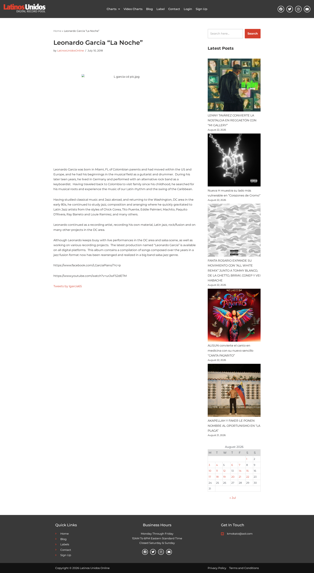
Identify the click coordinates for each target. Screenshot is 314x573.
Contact (174, 9)
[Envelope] (307, 9)
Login (188, 9)
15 (247, 470)
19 (224, 476)
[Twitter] (289, 9)
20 (232, 476)
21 (240, 476)
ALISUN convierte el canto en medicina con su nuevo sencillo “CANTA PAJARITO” (230, 350)
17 (210, 476)
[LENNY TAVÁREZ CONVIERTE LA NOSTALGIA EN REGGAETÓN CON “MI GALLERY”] (234, 86)
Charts (111, 9)
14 (240, 470)
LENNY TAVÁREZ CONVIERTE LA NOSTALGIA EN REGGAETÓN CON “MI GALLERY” (232, 120)
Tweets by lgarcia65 (67, 286)
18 (217, 476)
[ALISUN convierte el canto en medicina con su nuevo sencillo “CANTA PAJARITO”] (234, 316)
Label (160, 9)
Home (57, 31)
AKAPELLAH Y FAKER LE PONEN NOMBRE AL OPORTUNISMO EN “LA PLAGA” (234, 425)
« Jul (233, 498)
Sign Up (201, 9)
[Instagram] (298, 9)
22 (247, 476)
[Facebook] (281, 9)
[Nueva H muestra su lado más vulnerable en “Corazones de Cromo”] (234, 161)
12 (224, 470)
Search (252, 33)
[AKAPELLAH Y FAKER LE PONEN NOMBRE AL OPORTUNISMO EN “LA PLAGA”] (234, 391)
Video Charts (133, 9)
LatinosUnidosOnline (70, 50)
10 (210, 470)
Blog (149, 9)
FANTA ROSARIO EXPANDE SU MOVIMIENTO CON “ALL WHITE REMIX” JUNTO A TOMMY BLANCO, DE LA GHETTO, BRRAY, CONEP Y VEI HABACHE (234, 270)
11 (217, 470)
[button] (113, 9)
